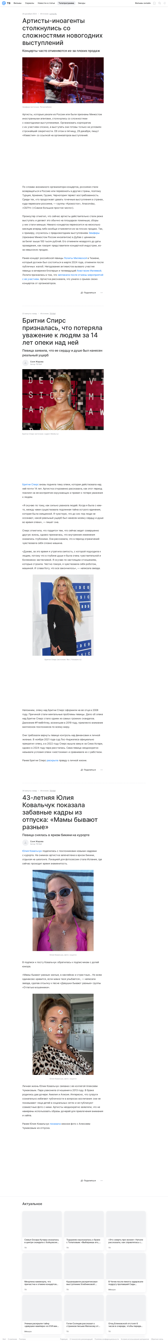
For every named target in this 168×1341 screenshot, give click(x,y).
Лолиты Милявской (75, 258)
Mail (4, 1339)
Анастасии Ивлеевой (89, 270)
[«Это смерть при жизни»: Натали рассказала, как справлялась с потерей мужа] (126, 1230)
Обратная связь (157, 1339)
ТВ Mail (53, 313)
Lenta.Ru (53, 14)
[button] (63, 80)
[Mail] (4, 3)
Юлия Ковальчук (32, 851)
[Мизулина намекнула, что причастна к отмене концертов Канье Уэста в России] (42, 1272)
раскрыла (52, 760)
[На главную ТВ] (8, 3)
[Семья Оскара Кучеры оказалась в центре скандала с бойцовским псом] (42, 1230)
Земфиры (94, 233)
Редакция (64, 1339)
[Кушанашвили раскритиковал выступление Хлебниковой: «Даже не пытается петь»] (84, 1272)
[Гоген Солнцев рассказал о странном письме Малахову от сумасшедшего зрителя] (84, 1314)
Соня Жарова (36, 361)
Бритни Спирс (30, 484)
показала (55, 1123)
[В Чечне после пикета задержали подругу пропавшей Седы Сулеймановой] (126, 1272)
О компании (12, 1339)
